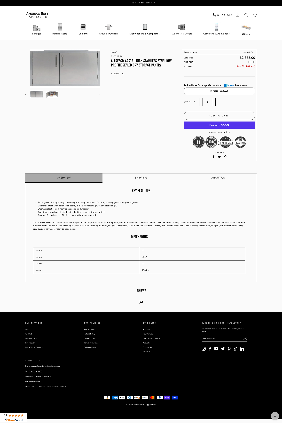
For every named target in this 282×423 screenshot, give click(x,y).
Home (113, 52)
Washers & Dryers (182, 33)
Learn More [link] (241, 85)
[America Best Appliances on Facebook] (210, 349)
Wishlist (28, 334)
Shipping (141, 177)
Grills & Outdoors (109, 33)
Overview (64, 177)
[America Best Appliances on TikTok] (235, 349)
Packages (36, 33)
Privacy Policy (89, 329)
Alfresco (117, 56)
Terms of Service (91, 343)
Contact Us (147, 347)
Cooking (83, 33)
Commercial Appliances (216, 33)
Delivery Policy (31, 338)
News (27, 329)
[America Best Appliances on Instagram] (204, 349)
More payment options (219, 132)
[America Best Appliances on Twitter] (223, 349)
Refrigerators (59, 33)
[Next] (98, 94)
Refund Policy (89, 334)
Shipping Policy (90, 338)
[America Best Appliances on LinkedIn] (242, 349)
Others (246, 34)
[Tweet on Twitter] (219, 156)
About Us (218, 177)
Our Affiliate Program (33, 347)
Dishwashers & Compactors (145, 33)
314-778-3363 (35, 371)
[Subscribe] (245, 339)
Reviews (146, 351)
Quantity (190, 102)
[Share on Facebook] (213, 156)
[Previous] (27, 94)
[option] (143, 3)
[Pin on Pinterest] (225, 156)
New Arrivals (148, 334)
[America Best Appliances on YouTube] (216, 349)
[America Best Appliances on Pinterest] (229, 349)
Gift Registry (30, 343)
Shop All (146, 329)
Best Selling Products (151, 338)
